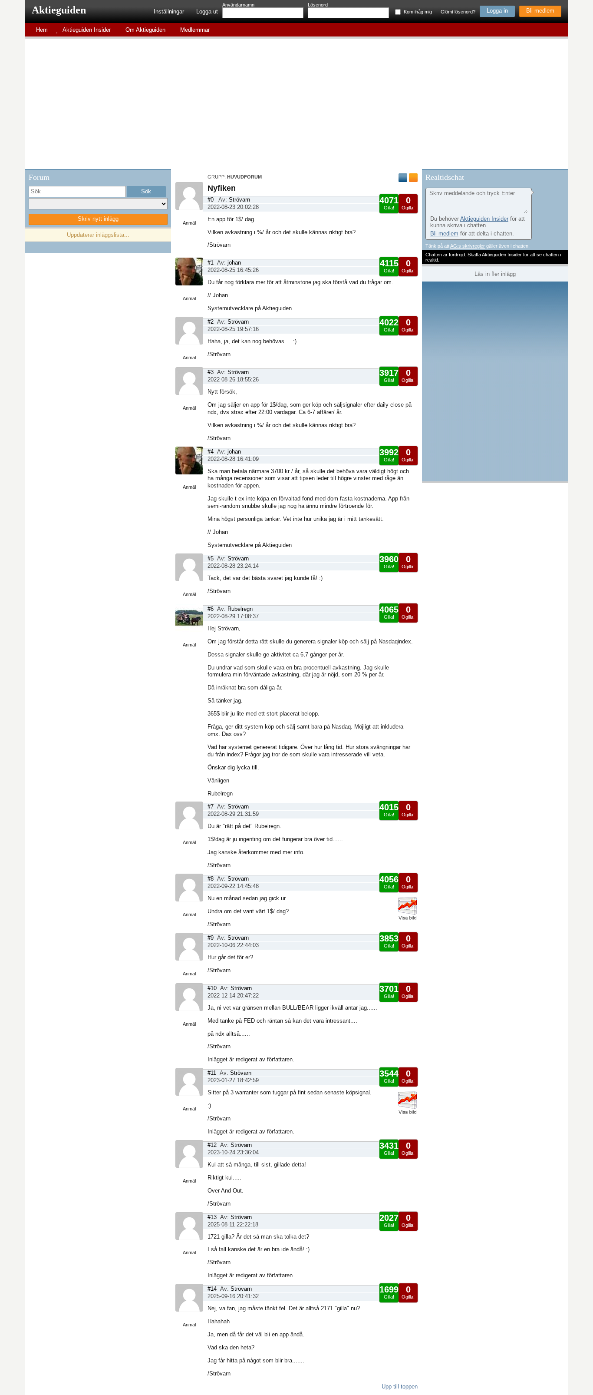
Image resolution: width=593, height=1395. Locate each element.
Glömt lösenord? (458, 11)
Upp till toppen (400, 1386)
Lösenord (318, 4)
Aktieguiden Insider (484, 218)
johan (234, 262)
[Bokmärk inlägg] (413, 177)
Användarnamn (238, 4)
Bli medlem (540, 10)
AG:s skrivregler (467, 246)
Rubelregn (240, 609)
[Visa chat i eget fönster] (560, 176)
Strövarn (239, 199)
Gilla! (389, 202)
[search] (77, 191)
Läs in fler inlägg (495, 274)
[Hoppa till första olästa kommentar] (403, 177)
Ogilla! (408, 202)
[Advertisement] (296, 104)
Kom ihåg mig (418, 11)
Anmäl (189, 222)
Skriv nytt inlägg (98, 218)
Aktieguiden (59, 10)
